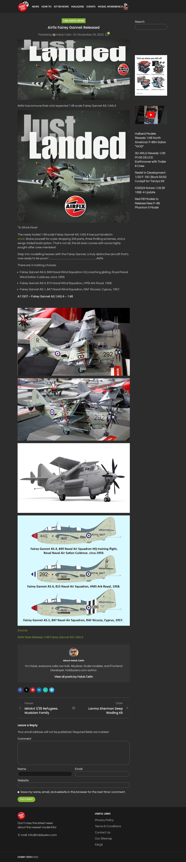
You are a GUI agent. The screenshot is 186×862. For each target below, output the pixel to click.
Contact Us (102, 832)
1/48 (65, 20)
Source (22, 630)
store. (21, 238)
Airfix (72, 20)
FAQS (99, 844)
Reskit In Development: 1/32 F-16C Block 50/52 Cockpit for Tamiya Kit (151, 177)
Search (140, 21)
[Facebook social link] (20, 689)
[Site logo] (23, 6)
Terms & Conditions (108, 826)
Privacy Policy (104, 820)
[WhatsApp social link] (45, 689)
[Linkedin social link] (39, 689)
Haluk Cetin (64, 34)
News (80, 20)
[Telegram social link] (51, 689)
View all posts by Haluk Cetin (73, 676)
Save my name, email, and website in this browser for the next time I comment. (73, 792)
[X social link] (26, 689)
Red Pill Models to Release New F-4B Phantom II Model (147, 203)
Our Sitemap (103, 838)
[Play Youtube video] (151, 115)
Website (23, 780)
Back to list (73, 708)
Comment (25, 738)
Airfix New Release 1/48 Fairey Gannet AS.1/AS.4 (50, 637)
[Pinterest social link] (32, 689)
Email (79, 769)
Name (22, 769)
